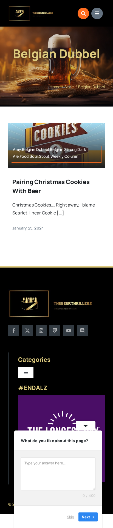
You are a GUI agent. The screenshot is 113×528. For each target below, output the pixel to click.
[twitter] (27, 330)
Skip (70, 517)
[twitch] (54, 330)
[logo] (31, 8)
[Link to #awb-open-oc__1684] (97, 13)
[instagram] (41, 330)
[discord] (82, 330)
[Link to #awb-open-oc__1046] (83, 13)
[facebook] (13, 330)
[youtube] (68, 330)
